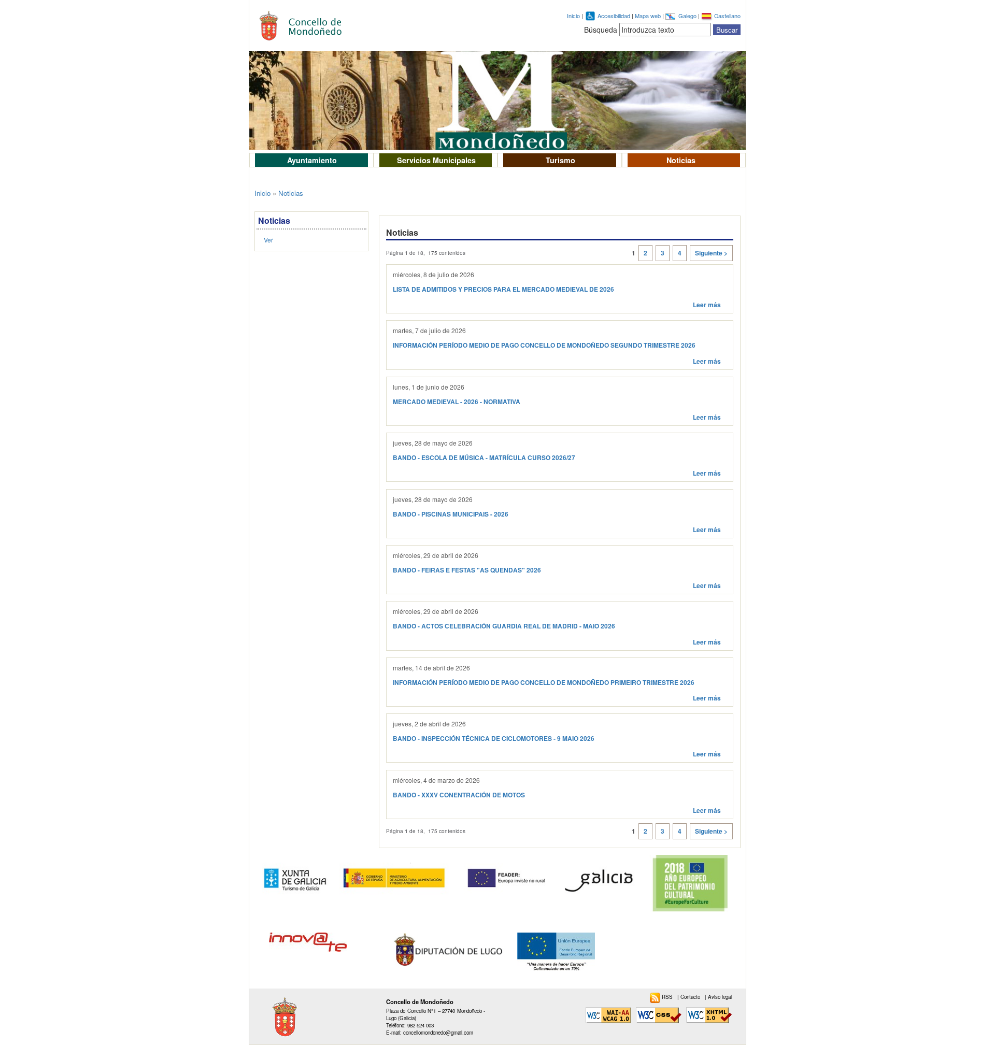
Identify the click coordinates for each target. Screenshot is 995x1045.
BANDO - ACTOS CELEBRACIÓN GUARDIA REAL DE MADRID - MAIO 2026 (504, 626)
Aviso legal (720, 996)
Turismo (560, 160)
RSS (668, 996)
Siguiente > (711, 253)
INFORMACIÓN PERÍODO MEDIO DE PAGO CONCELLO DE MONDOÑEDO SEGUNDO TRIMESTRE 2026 (544, 345)
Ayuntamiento (312, 160)
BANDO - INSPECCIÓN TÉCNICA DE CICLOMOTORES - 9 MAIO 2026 (493, 738)
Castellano (727, 15)
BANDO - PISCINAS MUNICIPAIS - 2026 (450, 514)
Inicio (573, 15)
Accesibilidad (615, 15)
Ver (268, 239)
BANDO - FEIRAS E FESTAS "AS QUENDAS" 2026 (467, 570)
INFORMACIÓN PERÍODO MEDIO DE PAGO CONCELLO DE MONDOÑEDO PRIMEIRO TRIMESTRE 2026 (543, 682)
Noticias (680, 160)
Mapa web (648, 15)
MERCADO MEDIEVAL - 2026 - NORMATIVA (456, 401)
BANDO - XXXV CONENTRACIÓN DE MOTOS (459, 795)
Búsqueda (600, 29)
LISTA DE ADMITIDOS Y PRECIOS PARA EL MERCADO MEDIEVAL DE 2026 (503, 289)
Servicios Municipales (436, 160)
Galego (688, 15)
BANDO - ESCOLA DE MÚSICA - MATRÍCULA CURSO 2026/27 (484, 457)
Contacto (691, 996)
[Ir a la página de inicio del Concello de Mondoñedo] (306, 23)
